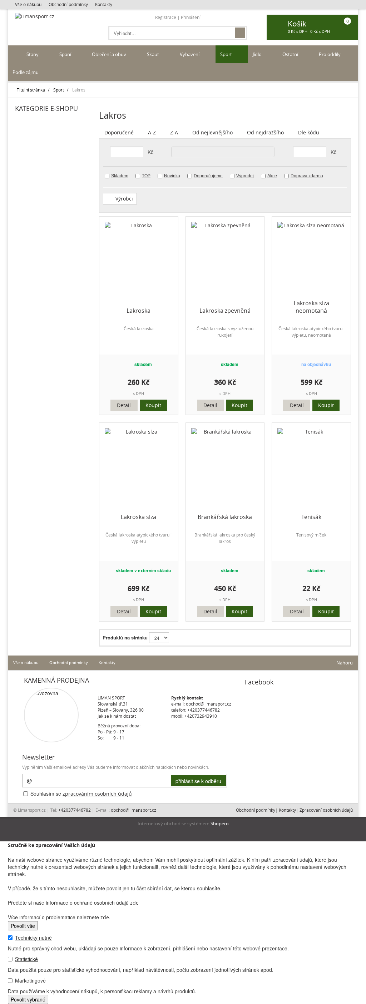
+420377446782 (203, 710)
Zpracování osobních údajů (326, 810)
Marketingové (30, 980)
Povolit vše (23, 925)
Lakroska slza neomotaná (311, 307)
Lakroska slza (138, 517)
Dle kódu (308, 132)
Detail (124, 405)
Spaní (65, 54)
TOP (146, 175)
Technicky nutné (33, 937)
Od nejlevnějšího (212, 132)
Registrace (165, 17)
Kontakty (103, 4)
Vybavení (190, 54)
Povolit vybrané (28, 999)
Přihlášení (191, 17)
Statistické (26, 959)
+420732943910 (200, 716)
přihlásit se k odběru (198, 781)
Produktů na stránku (125, 637)
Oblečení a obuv (109, 54)
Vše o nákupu (28, 4)
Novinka (172, 175)
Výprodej (245, 175)
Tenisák (311, 517)
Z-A (174, 132)
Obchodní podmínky (68, 4)
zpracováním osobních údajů (97, 793)
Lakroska (138, 311)
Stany (33, 54)
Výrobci (124, 198)
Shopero (220, 824)
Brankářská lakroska (225, 517)
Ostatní (290, 54)
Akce (272, 175)
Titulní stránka (31, 90)
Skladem (119, 175)
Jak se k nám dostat (117, 716)
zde (134, 902)
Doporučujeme (208, 175)
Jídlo (258, 54)
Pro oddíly (330, 54)
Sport (226, 54)
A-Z (152, 132)
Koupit (153, 405)
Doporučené (119, 132)
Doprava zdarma (307, 175)
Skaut (153, 54)
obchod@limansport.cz (208, 704)
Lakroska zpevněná (225, 311)
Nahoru (344, 662)
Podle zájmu (26, 72)
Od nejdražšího (265, 132)
